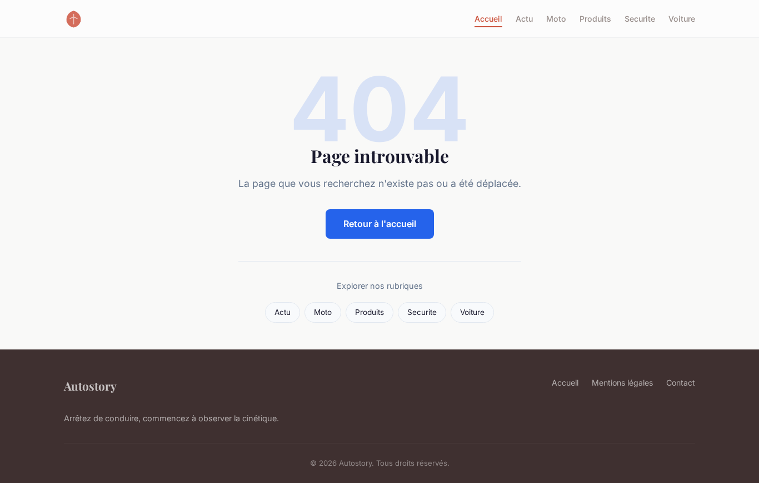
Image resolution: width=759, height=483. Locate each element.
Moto (556, 18)
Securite (640, 18)
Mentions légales (622, 382)
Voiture (681, 18)
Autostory (90, 385)
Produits (595, 18)
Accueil (488, 18)
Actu (524, 18)
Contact (680, 382)
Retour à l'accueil (379, 223)
